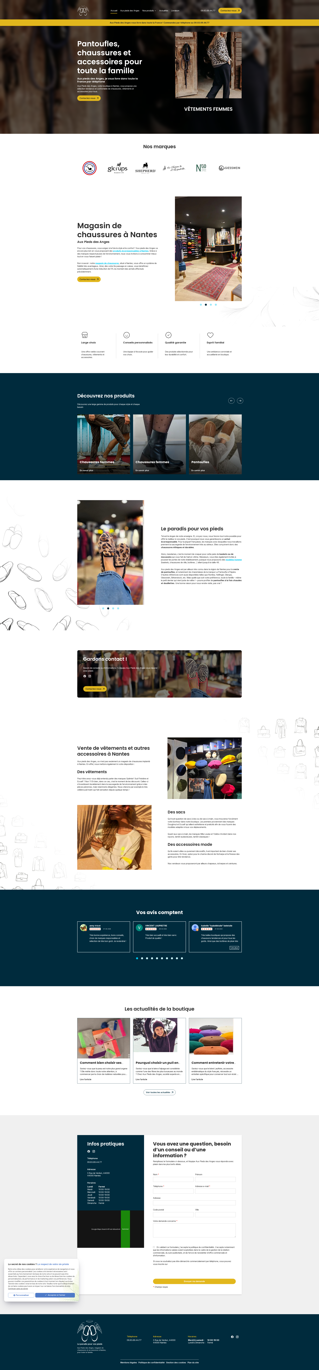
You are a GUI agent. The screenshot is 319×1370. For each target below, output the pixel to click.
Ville (197, 1209)
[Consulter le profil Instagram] (89, 676)
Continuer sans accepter (18, 1289)
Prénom (198, 1174)
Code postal (158, 1209)
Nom (156, 1174)
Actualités (163, 10)
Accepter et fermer (56, 1295)
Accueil (114, 10)
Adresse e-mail (202, 1186)
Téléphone (158, 1186)
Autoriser (125, 1229)
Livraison (175, 10)
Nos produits (148, 10)
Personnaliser (22, 1295)
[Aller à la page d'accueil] (83, 10)
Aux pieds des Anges (129, 10)
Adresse (156, 1198)
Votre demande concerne (165, 1221)
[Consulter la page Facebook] (84, 676)
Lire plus (234, 948)
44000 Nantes (99, 1174)
